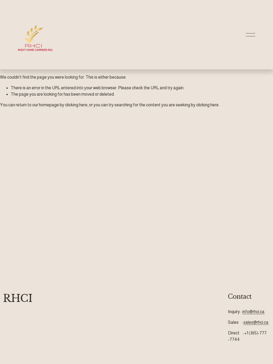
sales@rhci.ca (255, 322)
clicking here (76, 105)
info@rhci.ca (253, 311)
